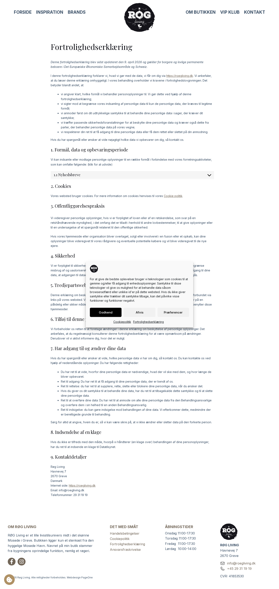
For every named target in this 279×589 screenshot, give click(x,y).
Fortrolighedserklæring (148, 322)
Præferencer (173, 312)
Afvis (139, 312)
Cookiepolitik (122, 322)
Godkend (106, 312)
